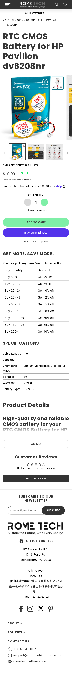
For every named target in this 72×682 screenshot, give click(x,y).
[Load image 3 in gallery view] (54, 152)
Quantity (36, 195)
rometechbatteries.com (30, 661)
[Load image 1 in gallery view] (17, 152)
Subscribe (53, 510)
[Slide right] (68, 153)
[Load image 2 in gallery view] (36, 152)
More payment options (36, 241)
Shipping (7, 180)
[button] (8, 5)
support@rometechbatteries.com (37, 655)
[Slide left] (4, 153)
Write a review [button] (36, 478)
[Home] (4, 20)
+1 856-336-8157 (24, 649)
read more (36, 444)
